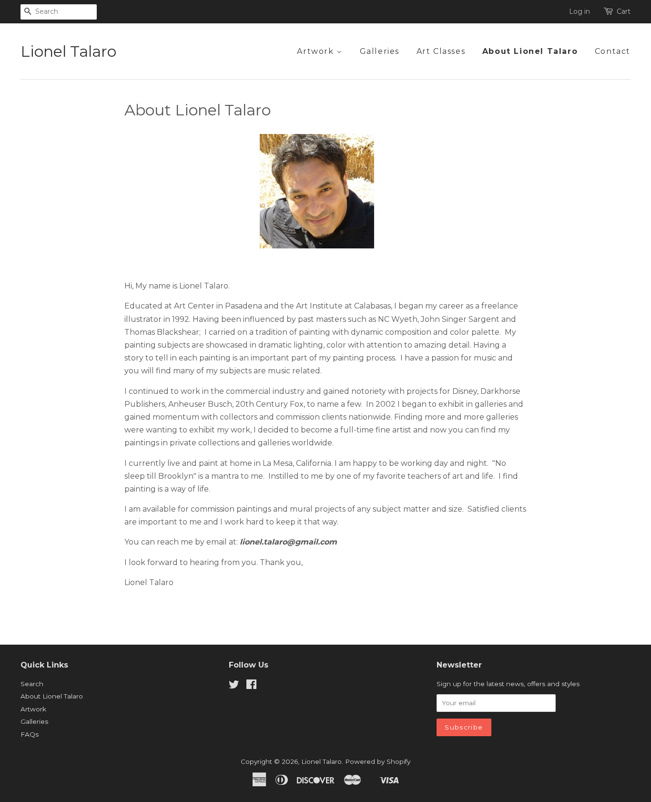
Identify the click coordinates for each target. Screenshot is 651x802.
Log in (579, 11)
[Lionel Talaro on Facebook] (251, 686)
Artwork (316, 51)
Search (31, 684)
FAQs (29, 734)
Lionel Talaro (68, 51)
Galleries (379, 51)
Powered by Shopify (377, 761)
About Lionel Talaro (530, 51)
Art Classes (441, 51)
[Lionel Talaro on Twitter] (234, 686)
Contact (613, 51)
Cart (624, 11)
